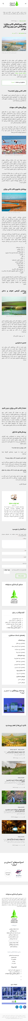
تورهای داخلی (21, 680)
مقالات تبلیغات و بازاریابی (13, 942)
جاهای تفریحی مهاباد (20, 73)
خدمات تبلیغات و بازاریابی (14, 929)
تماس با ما (14, 963)
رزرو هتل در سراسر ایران (15, 620)
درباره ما (13, 961)
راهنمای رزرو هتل (20, 643)
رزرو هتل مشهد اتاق (16, 626)
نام (25, 550)
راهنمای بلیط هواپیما (19, 658)
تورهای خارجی (21, 683)
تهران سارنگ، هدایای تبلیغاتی (13, 624)
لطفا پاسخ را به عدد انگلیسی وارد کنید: (19, 570)
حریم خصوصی (13, 957)
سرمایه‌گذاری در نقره (14, 972)
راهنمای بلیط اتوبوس (19, 664)
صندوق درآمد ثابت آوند (14, 970)
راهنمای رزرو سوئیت (20, 649)
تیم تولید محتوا (14, 503)
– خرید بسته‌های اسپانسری (14, 937)
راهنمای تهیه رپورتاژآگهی (13, 944)
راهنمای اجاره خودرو (20, 667)
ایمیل (24, 557)
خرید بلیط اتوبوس (16, 619)
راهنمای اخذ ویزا (21, 673)
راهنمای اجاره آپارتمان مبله (18, 646)
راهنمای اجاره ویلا (20, 652)
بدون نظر (13, 33)
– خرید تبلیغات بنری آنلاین (14, 935)
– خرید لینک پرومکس (13, 939)
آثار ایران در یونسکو (13, 749)
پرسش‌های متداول (13, 946)
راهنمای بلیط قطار (20, 661)
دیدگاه (24, 538)
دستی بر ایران (23, 12)
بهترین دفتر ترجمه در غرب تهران (13, 622)
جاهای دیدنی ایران (15, 12)
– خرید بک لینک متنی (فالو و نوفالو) (14, 933)
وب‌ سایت (24, 563)
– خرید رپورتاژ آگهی (13, 931)
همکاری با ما (13, 959)
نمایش (13, 82)
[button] (25, 3)
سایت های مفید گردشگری (14, 955)
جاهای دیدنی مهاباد (7, 12)
